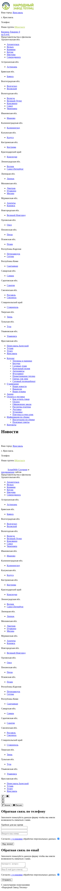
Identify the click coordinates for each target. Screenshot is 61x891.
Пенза (10, 234)
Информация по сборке (18, 417)
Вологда (11, 98)
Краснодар (12, 157)
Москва (10, 193)
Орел (9, 225)
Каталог (11, 358)
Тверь (9, 317)
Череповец (12, 108)
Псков (10, 244)
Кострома (11, 147)
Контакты (11, 425)
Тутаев (10, 348)
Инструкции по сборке (23, 419)
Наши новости (19, 386)
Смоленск (11, 297)
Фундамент (18, 373)
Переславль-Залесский (18, 346)
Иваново (11, 118)
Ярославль (18, 12)
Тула (9, 326)
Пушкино (11, 191)
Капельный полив (21, 368)
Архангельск (13, 44)
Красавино (12, 103)
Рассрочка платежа (21, 407)
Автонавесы (18, 371)
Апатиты (11, 203)
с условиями (17, 839)
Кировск (11, 205)
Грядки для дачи (20, 379)
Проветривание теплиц (23, 376)
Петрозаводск (13, 254)
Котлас (10, 52)
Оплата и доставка (16, 396)
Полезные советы (21, 422)
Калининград (13, 128)
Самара (10, 275)
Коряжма (11, 49)
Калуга (10, 137)
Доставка (16, 409)
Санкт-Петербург (15, 169)
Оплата (16, 402)
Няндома (11, 54)
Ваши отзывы (19, 391)
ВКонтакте (19, 27)
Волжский (12, 88)
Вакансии (17, 389)
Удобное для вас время (12, 825)
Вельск (10, 47)
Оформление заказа (21, 404)
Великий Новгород (16, 215)
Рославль (11, 295)
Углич (10, 351)
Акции (10, 394)
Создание (22, 469)
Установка (17, 412)
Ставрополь (12, 307)
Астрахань (12, 67)
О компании (13, 384)
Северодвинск (14, 57)
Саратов (11, 285)
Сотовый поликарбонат (23, 381)
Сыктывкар (12, 266)
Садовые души (19, 366)
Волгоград (12, 86)
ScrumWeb (13, 469)
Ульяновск (12, 336)
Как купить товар (21, 399)
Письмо (18, 805)
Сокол (10, 106)
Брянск (10, 76)
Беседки (16, 363)
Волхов (10, 166)
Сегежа (10, 256)
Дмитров (11, 188)
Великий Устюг (14, 101)
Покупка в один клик (22, 414)
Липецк (10, 178)
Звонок (7, 805)
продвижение (7, 472)
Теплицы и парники (22, 361)
